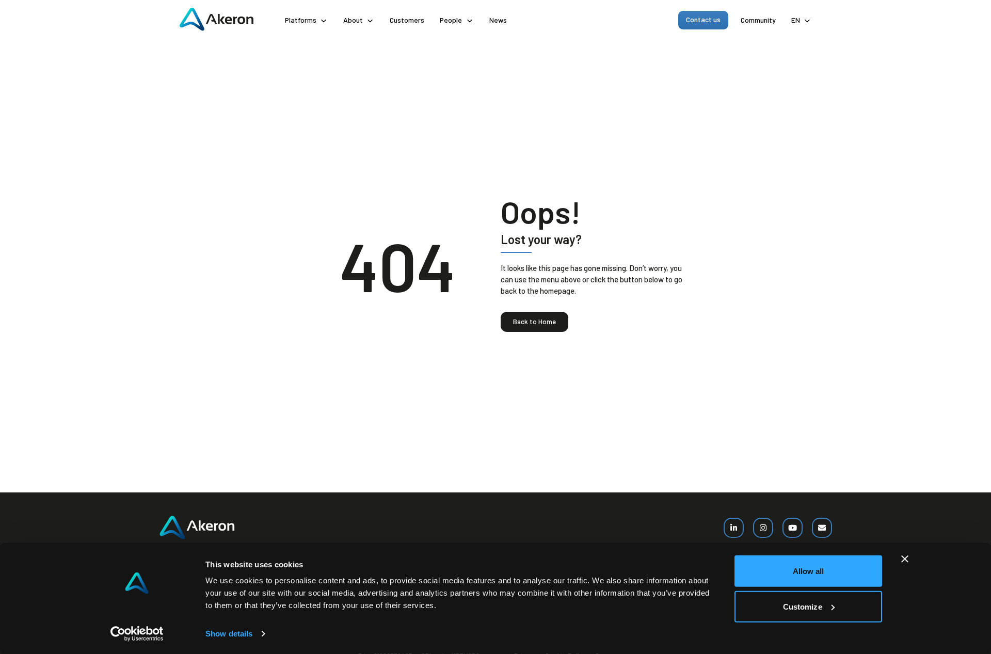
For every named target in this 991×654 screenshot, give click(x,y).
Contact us (703, 19)
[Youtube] (792, 528)
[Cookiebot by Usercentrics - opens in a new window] (137, 634)
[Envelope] (822, 528)
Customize (802, 606)
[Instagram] (763, 528)
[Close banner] (904, 559)
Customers (407, 19)
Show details (228, 633)
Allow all (808, 571)
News (498, 19)
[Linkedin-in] (734, 528)
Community (758, 19)
